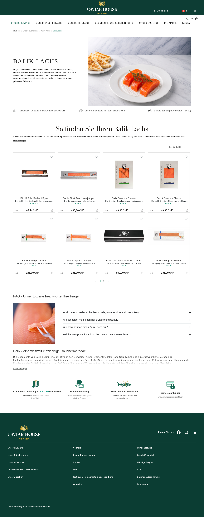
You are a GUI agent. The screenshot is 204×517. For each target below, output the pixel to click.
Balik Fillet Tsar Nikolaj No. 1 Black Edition (124, 262)
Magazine (77, 484)
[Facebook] (179, 432)
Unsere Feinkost (16, 462)
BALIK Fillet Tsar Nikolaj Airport (79, 198)
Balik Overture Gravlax (124, 198)
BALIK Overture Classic (169, 198)
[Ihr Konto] (192, 18)
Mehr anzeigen (19, 141)
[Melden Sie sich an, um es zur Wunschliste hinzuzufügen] (51, 156)
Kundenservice (144, 448)
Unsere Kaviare (15, 448)
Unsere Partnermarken (83, 455)
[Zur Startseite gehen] (102, 7)
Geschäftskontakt (146, 455)
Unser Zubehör (15, 477)
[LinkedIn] (194, 432)
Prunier (76, 462)
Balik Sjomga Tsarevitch (168, 260)
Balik (74, 469)
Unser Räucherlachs (30, 31)
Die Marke (77, 448)
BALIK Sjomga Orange (79, 260)
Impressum (142, 484)
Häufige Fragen (145, 462)
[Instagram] (186, 432)
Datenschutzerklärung (148, 477)
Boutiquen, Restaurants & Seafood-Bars (92, 477)
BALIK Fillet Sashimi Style (34, 198)
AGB (139, 469)
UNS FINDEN (162, 11)
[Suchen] (187, 18)
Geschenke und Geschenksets (23, 469)
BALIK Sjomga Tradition (34, 260)
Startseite (16, 31)
